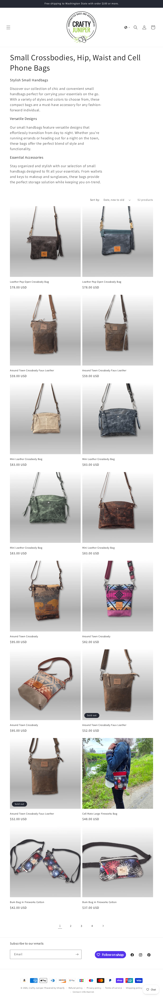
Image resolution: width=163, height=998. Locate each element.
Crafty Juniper (36, 987)
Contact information (83, 991)
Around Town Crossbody (24, 636)
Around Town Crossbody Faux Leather (32, 370)
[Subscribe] (77, 954)
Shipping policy (134, 987)
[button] (8, 27)
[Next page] (103, 925)
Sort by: (95, 200)
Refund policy (76, 987)
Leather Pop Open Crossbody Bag (29, 281)
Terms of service (113, 987)
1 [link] (60, 926)
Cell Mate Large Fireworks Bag (99, 813)
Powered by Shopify (54, 987)
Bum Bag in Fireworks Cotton (27, 902)
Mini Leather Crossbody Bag (26, 459)
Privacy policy (94, 987)
